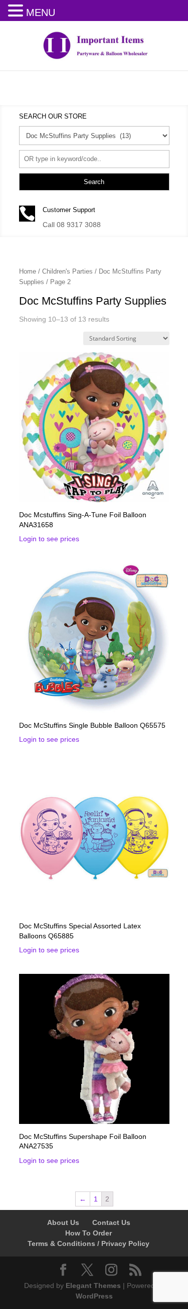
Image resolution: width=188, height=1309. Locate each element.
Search (94, 182)
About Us (63, 1222)
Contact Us (111, 1222)
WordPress (94, 1296)
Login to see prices (49, 539)
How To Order (88, 1233)
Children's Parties (67, 271)
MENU (40, 12)
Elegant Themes (93, 1285)
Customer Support (69, 210)
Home (27, 271)
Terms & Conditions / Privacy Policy (88, 1243)
